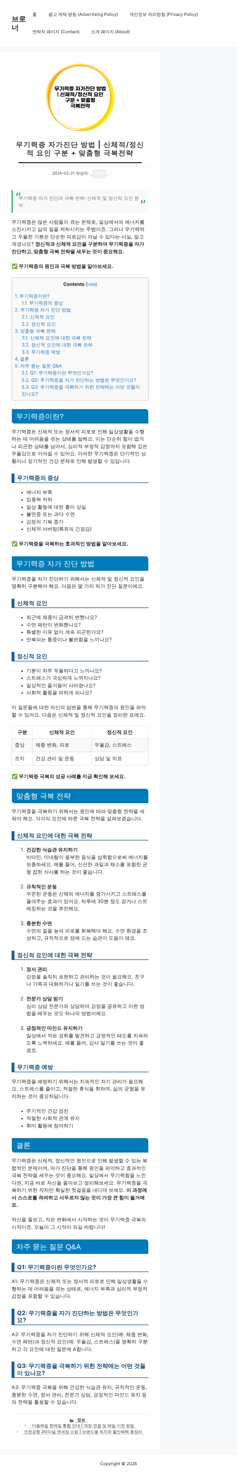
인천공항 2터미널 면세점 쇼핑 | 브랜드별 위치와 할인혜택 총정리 (83, 1431)
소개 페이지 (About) (110, 31)
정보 (81, 1420)
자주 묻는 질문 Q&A (38, 366)
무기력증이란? (32, 296)
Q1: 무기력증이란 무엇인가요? (57, 373)
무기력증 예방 (41, 352)
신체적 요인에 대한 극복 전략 (56, 338)
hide (91, 284)
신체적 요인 (38, 317)
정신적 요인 (39, 324)
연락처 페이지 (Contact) (55, 31)
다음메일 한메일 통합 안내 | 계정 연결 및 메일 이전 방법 (83, 1425)
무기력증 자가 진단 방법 (43, 310)
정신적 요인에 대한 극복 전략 (57, 345)
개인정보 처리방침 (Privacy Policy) (163, 14)
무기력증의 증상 (42, 303)
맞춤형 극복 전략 (35, 331)
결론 (22, 359)
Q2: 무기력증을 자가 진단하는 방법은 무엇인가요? (79, 380)
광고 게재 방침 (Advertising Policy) (83, 14)
